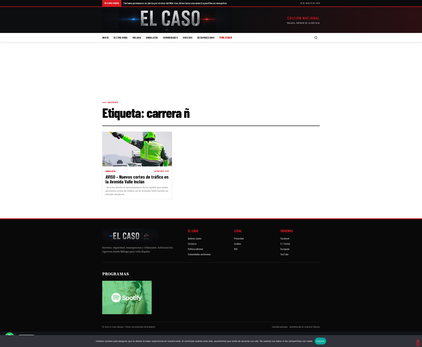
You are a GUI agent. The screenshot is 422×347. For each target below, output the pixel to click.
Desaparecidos (205, 37)
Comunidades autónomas (199, 254)
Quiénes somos (194, 238)
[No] (418, 342)
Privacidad (239, 238)
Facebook (284, 238)
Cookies (237, 243)
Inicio (105, 37)
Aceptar (320, 341)
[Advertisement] (211, 75)
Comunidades (170, 37)
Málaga (137, 37)
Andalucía (152, 37)
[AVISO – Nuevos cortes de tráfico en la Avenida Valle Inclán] (137, 149)
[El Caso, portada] (167, 19)
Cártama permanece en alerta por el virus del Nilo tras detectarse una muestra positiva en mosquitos (175, 3)
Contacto (192, 243)
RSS (236, 248)
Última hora (120, 37)
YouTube (284, 254)
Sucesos (187, 37)
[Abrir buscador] (316, 37)
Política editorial (195, 248)
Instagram (284, 248)
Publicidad (225, 37)
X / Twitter (285, 243)
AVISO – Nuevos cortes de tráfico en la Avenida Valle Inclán (137, 179)
